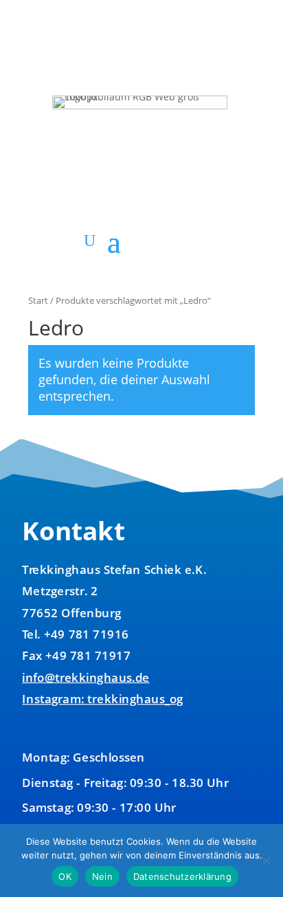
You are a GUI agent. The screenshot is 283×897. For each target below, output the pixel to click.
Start (38, 300)
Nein (102, 876)
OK (64, 876)
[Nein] (266, 860)
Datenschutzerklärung (182, 876)
